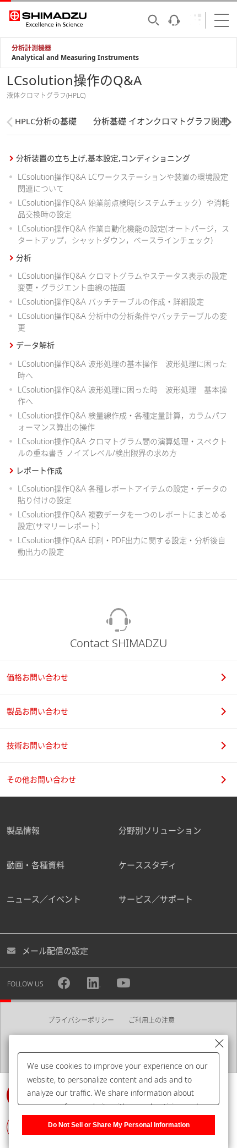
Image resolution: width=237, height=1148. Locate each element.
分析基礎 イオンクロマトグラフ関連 (160, 120)
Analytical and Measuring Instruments (75, 57)
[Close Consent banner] (219, 1043)
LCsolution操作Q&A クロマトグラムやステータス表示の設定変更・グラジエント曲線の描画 (122, 281)
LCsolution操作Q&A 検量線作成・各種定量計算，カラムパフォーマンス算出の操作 (122, 421)
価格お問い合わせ (37, 677)
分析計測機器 (31, 48)
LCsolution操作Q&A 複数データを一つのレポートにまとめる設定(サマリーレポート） (122, 520)
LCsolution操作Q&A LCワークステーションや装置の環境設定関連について (123, 183)
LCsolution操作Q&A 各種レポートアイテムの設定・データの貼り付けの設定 (122, 494)
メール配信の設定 (55, 950)
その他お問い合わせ (41, 779)
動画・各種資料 (35, 864)
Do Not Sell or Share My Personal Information (119, 1125)
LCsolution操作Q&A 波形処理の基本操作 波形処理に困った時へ (122, 369)
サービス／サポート (155, 898)
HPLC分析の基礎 (46, 120)
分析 (23, 257)
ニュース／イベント (44, 898)
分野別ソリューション (159, 830)
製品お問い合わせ (37, 711)
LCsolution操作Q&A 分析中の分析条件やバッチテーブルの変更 (122, 322)
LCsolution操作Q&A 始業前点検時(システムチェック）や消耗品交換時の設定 (123, 208)
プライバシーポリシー (81, 1020)
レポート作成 (39, 470)
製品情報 (23, 830)
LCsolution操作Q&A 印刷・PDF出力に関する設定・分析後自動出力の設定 (121, 546)
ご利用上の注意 (151, 1020)
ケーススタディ (147, 864)
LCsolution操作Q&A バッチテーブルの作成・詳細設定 (111, 301)
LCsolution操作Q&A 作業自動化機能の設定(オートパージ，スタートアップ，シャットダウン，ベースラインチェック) (123, 234)
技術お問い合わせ (37, 745)
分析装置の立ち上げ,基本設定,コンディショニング (103, 158)
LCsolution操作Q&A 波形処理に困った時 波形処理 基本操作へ (122, 395)
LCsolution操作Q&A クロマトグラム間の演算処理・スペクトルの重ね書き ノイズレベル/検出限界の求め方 (122, 447)
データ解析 (35, 345)
